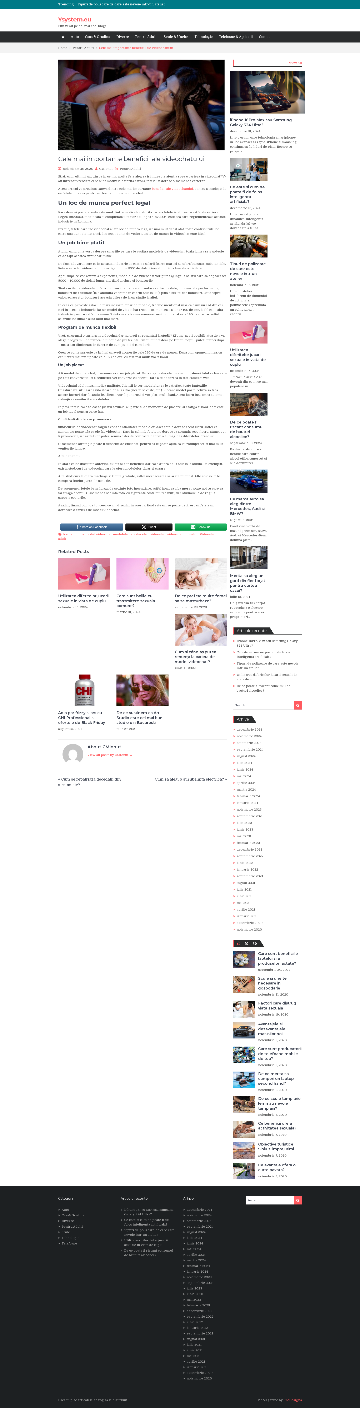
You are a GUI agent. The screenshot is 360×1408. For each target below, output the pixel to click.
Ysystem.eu (74, 19)
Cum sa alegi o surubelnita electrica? (189, 779)
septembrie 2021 (250, 876)
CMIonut (106, 169)
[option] (141, 4)
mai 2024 (244, 776)
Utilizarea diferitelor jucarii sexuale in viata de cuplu (121, 4)
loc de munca (73, 534)
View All (295, 63)
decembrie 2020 (249, 923)
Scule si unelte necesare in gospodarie (272, 983)
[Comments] (255, 943)
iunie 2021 (245, 896)
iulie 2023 (244, 823)
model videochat (98, 534)
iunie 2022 (245, 863)
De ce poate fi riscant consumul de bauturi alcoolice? (247, 429)
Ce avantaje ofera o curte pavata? (277, 1167)
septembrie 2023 (250, 816)
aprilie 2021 (246, 909)
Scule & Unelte (176, 37)
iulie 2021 (244, 889)
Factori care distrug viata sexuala (277, 1005)
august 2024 (246, 756)
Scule (66, 1232)
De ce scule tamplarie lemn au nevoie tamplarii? (279, 1103)
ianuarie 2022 (247, 869)
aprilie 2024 (246, 783)
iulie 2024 (244, 763)
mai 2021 (244, 903)
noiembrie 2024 (249, 736)
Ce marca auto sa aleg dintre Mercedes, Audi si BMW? (247, 506)
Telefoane (69, 1243)
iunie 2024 (245, 769)
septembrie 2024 (250, 749)
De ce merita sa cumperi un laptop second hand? (276, 1079)
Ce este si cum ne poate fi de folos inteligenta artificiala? (247, 194)
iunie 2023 (245, 829)
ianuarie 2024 (247, 803)
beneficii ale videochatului (172, 189)
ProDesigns (293, 1400)
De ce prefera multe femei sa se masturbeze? (201, 598)
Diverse (122, 37)
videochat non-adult (183, 534)
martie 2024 (246, 789)
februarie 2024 (248, 796)
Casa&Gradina (73, 1215)
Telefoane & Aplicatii (236, 37)
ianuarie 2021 (247, 916)
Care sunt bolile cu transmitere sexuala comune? (135, 601)
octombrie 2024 (249, 743)
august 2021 (246, 883)
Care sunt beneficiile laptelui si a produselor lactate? (278, 958)
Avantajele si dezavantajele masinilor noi (271, 1029)
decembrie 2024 (249, 729)
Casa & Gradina (97, 37)
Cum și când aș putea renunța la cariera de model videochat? (195, 657)
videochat (158, 534)
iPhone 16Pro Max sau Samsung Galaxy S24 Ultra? (261, 122)
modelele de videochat (131, 534)
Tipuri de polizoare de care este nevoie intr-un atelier (248, 271)
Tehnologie (203, 37)
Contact (265, 37)
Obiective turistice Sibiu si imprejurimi (276, 1146)
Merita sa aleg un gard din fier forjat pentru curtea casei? (247, 583)
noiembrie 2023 (249, 809)
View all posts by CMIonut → (110, 755)
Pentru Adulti (146, 37)
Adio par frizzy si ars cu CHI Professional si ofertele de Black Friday (81, 718)
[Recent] (246, 943)
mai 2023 (244, 836)
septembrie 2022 (250, 856)
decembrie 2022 (249, 849)
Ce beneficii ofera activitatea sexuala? (277, 1126)
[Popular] (238, 943)
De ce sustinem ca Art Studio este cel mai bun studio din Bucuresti (139, 718)
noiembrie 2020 (249, 929)
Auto (75, 37)
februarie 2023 (248, 843)
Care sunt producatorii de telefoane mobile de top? (279, 1054)
